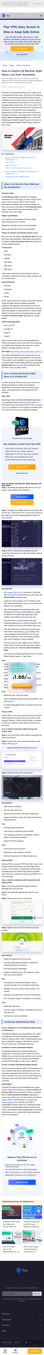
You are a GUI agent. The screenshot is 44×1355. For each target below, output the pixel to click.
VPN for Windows (23, 65)
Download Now (22, 54)
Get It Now (22, 685)
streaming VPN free (28, 617)
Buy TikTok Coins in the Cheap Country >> (26, 351)
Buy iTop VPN (22, 49)
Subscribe (36, 1294)
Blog (12, 65)
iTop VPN (27, 402)
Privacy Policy (7, 1342)
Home (5, 65)
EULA (17, 1342)
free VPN (10, 643)
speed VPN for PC (15, 592)
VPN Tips (6, 1208)
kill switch (25, 632)
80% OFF (35, 1351)
